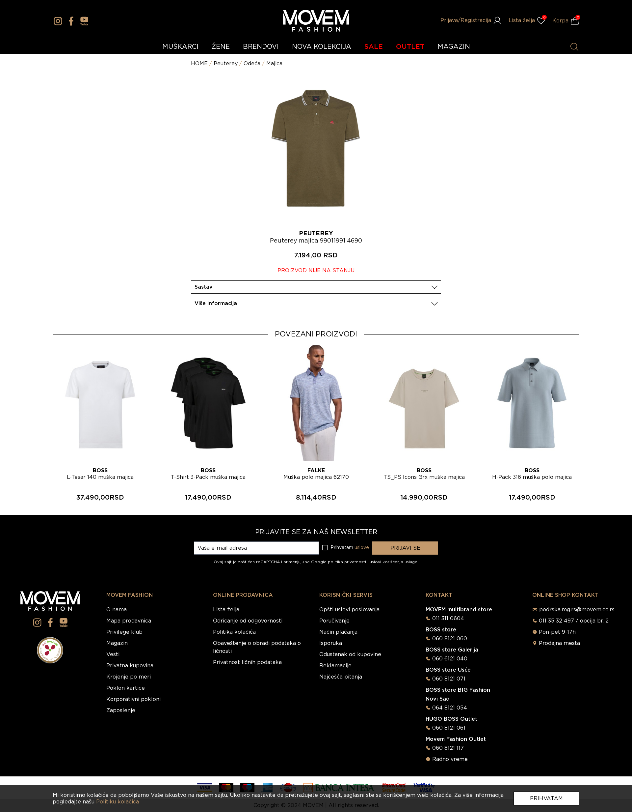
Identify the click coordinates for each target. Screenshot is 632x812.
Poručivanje (334, 621)
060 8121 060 (449, 638)
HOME (199, 63)
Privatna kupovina (129, 665)
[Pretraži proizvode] (574, 47)
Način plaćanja (338, 632)
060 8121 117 (448, 748)
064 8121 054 (449, 707)
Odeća (252, 63)
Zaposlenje (120, 710)
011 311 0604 (448, 618)
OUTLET (410, 47)
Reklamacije (335, 665)
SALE (373, 47)
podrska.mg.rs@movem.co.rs (577, 609)
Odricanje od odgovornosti (247, 621)
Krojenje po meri (128, 677)
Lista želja (226, 609)
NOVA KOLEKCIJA (321, 47)
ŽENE (221, 47)
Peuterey (226, 63)
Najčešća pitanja (340, 677)
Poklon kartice (125, 688)
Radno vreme (450, 759)
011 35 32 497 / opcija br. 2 (574, 621)
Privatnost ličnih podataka (247, 662)
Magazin (117, 643)
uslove (362, 547)
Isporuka (330, 643)
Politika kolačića (234, 632)
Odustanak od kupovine (350, 654)
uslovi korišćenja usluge (393, 562)
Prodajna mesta (559, 643)
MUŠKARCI (180, 47)
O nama (116, 609)
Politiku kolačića (117, 801)
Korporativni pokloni (133, 699)
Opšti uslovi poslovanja (349, 609)
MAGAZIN (453, 47)
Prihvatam (546, 798)
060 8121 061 (448, 728)
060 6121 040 (449, 658)
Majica (274, 63)
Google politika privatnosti (339, 562)
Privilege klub (124, 632)
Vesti (112, 654)
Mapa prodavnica (128, 621)
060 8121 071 (448, 679)
